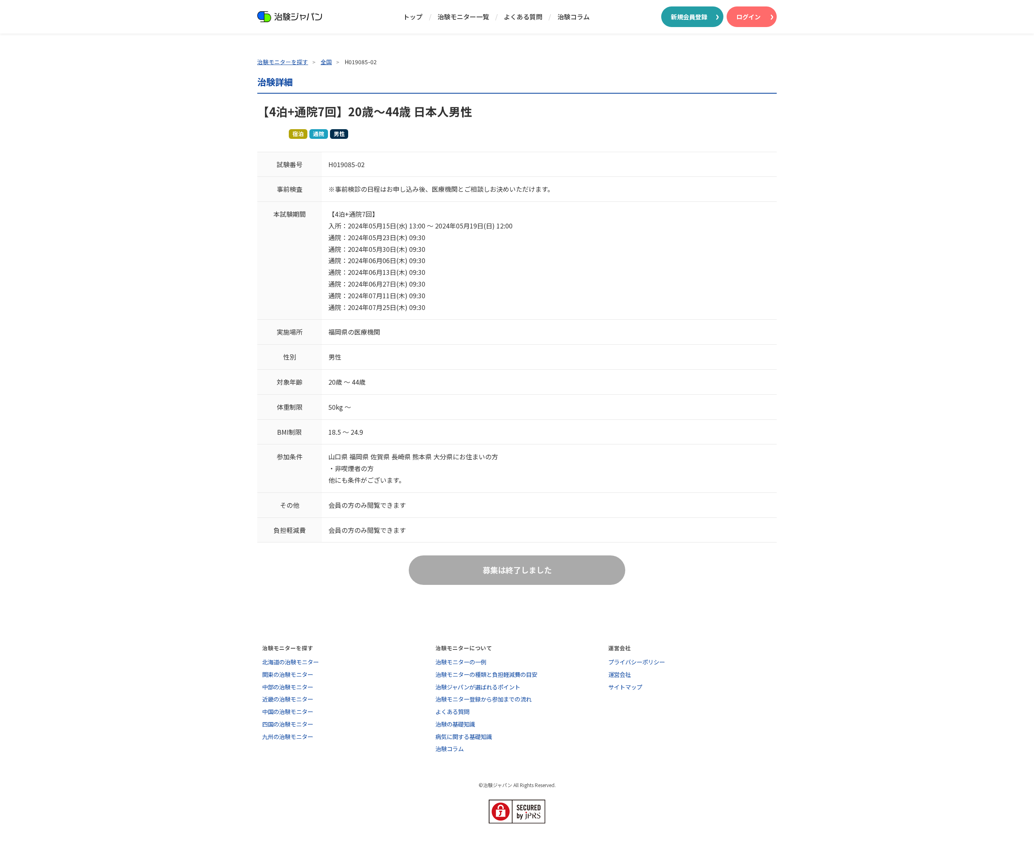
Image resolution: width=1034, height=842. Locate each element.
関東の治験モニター (287, 674)
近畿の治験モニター (287, 699)
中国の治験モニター (287, 711)
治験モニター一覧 (463, 16)
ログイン (748, 16)
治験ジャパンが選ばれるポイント (477, 687)
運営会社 (619, 674)
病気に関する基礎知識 (463, 736)
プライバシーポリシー (636, 662)
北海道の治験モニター (290, 662)
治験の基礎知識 (455, 724)
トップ (412, 16)
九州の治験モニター (287, 736)
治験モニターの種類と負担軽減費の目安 (486, 674)
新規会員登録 (689, 16)
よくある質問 (523, 16)
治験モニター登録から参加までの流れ (483, 699)
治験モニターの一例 (460, 662)
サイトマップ (625, 687)
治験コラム (573, 16)
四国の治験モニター (287, 724)
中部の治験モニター (287, 687)
